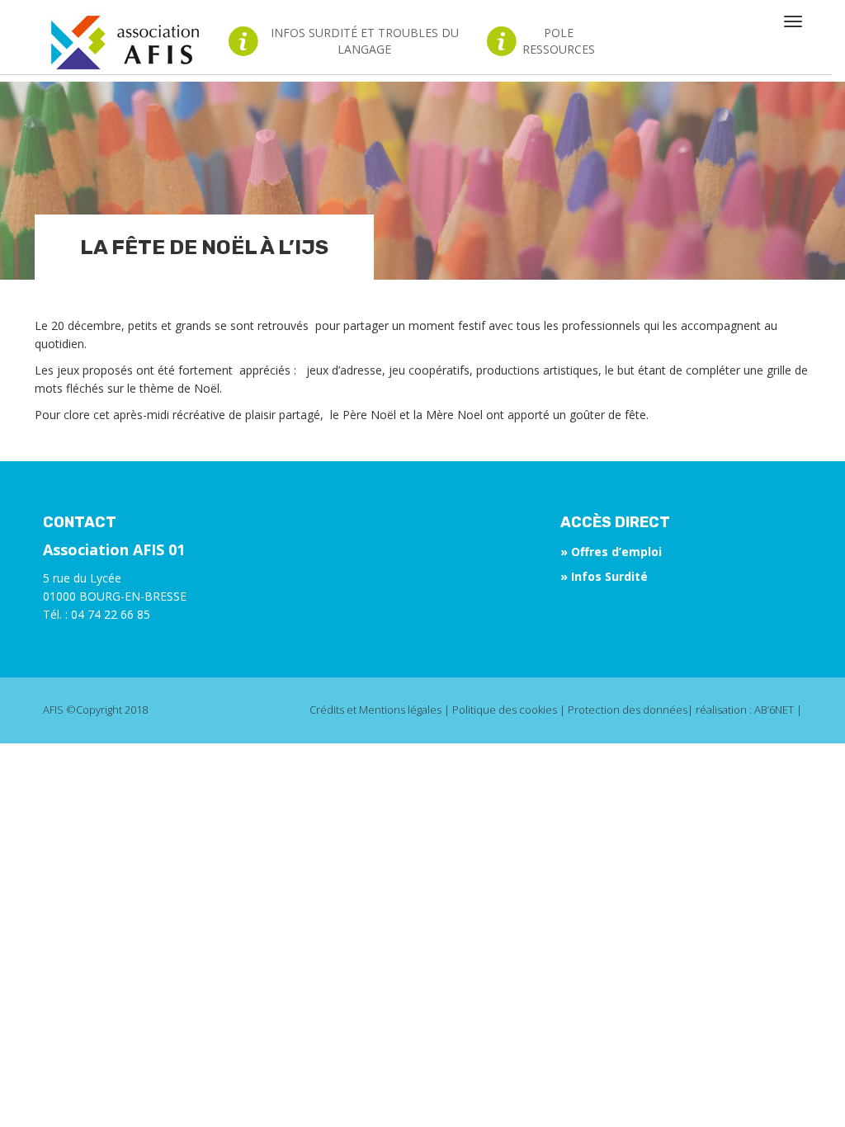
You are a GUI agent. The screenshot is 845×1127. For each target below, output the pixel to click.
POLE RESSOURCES (558, 41)
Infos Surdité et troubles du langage (365, 41)
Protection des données (627, 709)
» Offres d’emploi (611, 551)
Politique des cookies (504, 709)
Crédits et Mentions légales (375, 709)
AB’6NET (774, 709)
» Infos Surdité (604, 576)
